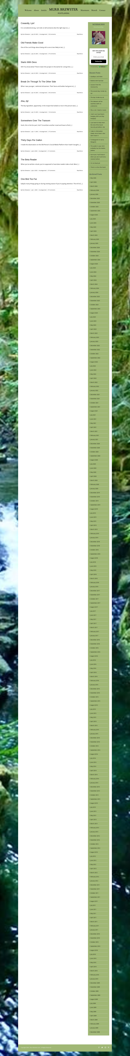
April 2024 (93, 280)
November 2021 (95, 398)
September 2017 (95, 603)
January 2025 (94, 243)
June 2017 (93, 615)
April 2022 (93, 378)
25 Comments (52, 73)
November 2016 (95, 644)
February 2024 (94, 288)
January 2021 (94, 439)
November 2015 (95, 693)
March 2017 (93, 627)
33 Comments (52, 34)
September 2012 (95, 848)
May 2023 (93, 325)
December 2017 (95, 590)
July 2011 (93, 905)
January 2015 (94, 734)
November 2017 (95, 595)
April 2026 (93, 182)
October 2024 (94, 255)
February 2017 (94, 631)
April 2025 (93, 231)
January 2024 (94, 292)
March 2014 (93, 774)
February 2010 (94, 975)
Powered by (94, 66)
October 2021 (94, 403)
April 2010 (93, 966)
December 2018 (95, 541)
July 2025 (93, 219)
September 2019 (95, 505)
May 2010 (93, 962)
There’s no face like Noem (98, 167)
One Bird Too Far (29, 179)
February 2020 (94, 484)
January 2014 (94, 783)
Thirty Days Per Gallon (31, 140)
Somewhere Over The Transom (35, 120)
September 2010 (95, 946)
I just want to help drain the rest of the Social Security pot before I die (98, 125)
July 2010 (93, 954)
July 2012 (93, 856)
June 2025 (93, 223)
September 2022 (95, 358)
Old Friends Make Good (32, 42)
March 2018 (93, 578)
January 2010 (94, 979)
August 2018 (94, 558)
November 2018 (95, 546)
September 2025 (95, 211)
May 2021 (93, 423)
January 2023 (94, 341)
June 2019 (93, 517)
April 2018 (93, 574)
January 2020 (94, 488)
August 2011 (94, 901)
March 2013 (93, 823)
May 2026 (93, 178)
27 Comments (52, 131)
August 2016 (94, 656)
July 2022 (93, 366)
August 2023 (94, 313)
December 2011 (95, 885)
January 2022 (94, 390)
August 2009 (94, 999)
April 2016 (93, 672)
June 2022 (93, 370)
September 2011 (95, 897)
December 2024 (95, 247)
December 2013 (95, 787)
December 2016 (95, 640)
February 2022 (94, 386)
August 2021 (94, 411)
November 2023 (95, 300)
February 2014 (94, 778)
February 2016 (94, 680)
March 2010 (93, 971)
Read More (80, 34)
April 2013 (93, 819)
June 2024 (93, 272)
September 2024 (95, 260)
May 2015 (93, 717)
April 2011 (93, 917)
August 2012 (94, 852)
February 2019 (94, 533)
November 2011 (95, 889)
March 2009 (93, 1020)
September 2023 (95, 309)
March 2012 (93, 872)
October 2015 (94, 697)
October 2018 (94, 550)
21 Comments (51, 151)
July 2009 (93, 1003)
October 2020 (94, 452)
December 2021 (95, 394)
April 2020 (93, 476)
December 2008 (95, 1032)
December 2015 (95, 689)
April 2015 (93, 721)
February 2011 (94, 926)
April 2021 (93, 427)
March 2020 (93, 480)
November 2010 (95, 938)
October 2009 (94, 991)
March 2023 (93, 333)
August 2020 (94, 460)
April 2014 (93, 770)
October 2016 (94, 648)
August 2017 (94, 607)
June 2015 (93, 713)
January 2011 (94, 930)
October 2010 (94, 942)
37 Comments (52, 53)
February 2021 (94, 435)
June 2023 (93, 321)
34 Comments (52, 92)
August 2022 (94, 362)
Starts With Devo (29, 62)
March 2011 (93, 921)
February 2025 (94, 239)
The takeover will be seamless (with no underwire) (96, 104)
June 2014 (93, 762)
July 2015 (93, 709)
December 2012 (95, 836)
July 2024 (93, 268)
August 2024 (94, 264)
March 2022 (93, 382)
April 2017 (93, 623)
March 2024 (93, 284)
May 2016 (93, 668)
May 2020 (93, 472)
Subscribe (98, 61)
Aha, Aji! (25, 101)
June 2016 (93, 664)
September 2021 (95, 407)
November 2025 (95, 202)
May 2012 (93, 864)
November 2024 (95, 251)
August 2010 (94, 950)
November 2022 (95, 349)
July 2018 (93, 562)
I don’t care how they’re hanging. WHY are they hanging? (97, 116)
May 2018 (93, 570)
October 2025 (94, 206)
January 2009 (94, 1028)
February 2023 (94, 337)
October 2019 (94, 501)
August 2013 (94, 803)
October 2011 (94, 893)
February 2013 (94, 827)
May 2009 (93, 1011)
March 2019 (93, 529)
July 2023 (93, 317)
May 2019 (93, 521)
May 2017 (93, 619)
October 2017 (94, 599)
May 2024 (93, 276)
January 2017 (94, 635)
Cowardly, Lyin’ (28, 23)
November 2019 (95, 497)
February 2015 (94, 729)
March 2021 (93, 431)
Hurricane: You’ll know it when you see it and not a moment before (98, 157)
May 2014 (93, 766)
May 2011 (93, 913)
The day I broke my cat (97, 97)
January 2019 (94, 537)
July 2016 (93, 660)
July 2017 (93, 611)
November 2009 (95, 987)
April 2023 (93, 329)
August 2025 (94, 215)
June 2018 (93, 566)
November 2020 (95, 448)
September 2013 (95, 799)
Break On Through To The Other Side (38, 81)
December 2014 (95, 738)
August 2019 (94, 509)
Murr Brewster (26, 34)
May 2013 (93, 815)
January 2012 (94, 881)
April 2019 (93, 525)
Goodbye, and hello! (96, 76)
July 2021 (93, 415)
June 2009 (93, 1007)
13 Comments (52, 112)
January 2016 (94, 685)
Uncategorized (43, 34)
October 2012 (94, 844)
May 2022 (93, 374)
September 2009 (95, 995)
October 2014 (94, 746)
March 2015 (93, 725)
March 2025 (93, 235)
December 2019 (95, 492)
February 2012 (94, 876)
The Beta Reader (29, 159)
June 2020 (93, 468)
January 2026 (94, 194)
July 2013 (93, 807)
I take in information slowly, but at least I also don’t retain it (98, 133)
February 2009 (94, 1024)
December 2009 (95, 983)
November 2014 (95, 742)
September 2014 (95, 750)
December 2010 (95, 934)
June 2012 (93, 860)
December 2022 (95, 345)
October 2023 (94, 304)
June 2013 (93, 811)
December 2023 (95, 296)
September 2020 (95, 456)
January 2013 (94, 832)
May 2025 (93, 227)
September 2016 (95, 652)
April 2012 (93, 868)
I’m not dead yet (95, 163)
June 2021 (93, 419)
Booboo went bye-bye (97, 80)
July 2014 (93, 758)
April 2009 (93, 1015)
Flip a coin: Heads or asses (98, 110)
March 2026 (93, 186)
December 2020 (95, 443)
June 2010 (93, 958)
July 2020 (93, 464)
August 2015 (94, 705)
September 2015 (95, 701)
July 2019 (93, 513)
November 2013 (95, 791)
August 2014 (94, 754)
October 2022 (94, 353)
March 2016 (93, 676)
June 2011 (93, 909)
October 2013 (94, 795)
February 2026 (94, 190)
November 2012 (95, 840)
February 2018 (94, 582)
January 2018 (94, 586)
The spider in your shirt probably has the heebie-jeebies (98, 148)
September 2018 (95, 554)
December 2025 (95, 198)
